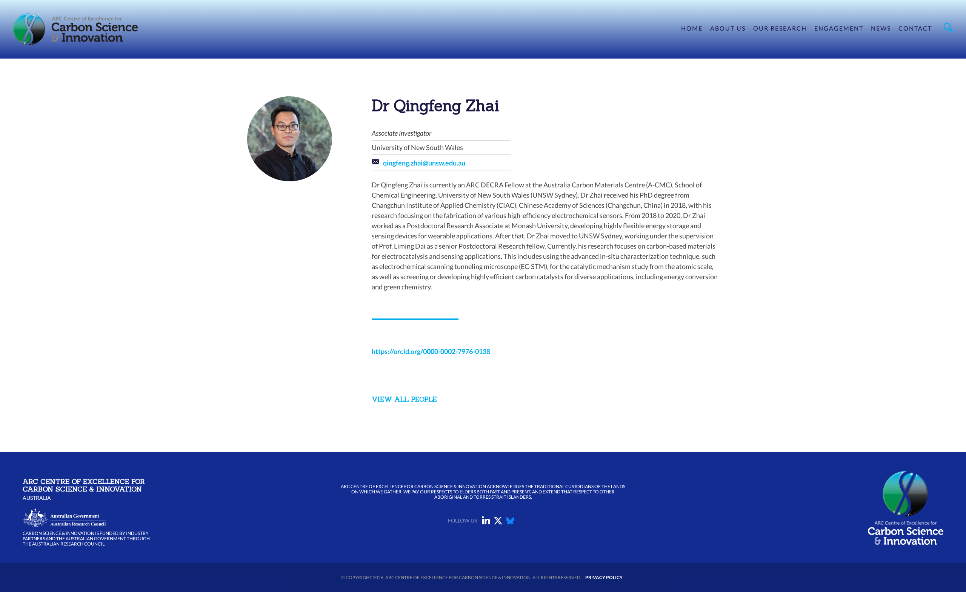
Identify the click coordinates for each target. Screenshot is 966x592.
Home (692, 28)
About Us (728, 28)
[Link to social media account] (486, 522)
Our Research (780, 28)
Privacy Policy (604, 577)
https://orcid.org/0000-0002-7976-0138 (431, 351)
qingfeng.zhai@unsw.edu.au (424, 163)
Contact (915, 28)
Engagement (838, 28)
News (881, 28)
